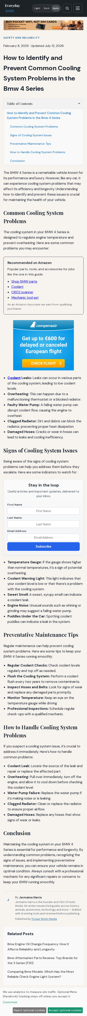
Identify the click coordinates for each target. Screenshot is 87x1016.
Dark (46, 8)
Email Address (16, 531)
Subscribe (43, 546)
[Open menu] (77, 8)
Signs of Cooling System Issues (31, 135)
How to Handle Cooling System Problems (37, 152)
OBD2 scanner (22, 292)
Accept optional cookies (65, 1010)
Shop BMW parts (24, 281)
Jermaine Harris (30, 897)
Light (37, 8)
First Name (14, 504)
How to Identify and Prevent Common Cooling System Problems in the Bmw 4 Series (39, 115)
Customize (10, 1002)
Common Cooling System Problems (34, 126)
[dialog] (43, 1002)
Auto (56, 8)
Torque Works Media (44, 919)
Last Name (14, 517)
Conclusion (17, 161)
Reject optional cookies (29, 1010)
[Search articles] (67, 8)
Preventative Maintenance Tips (30, 143)
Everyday (12, 8)
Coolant (17, 286)
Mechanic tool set (25, 297)
